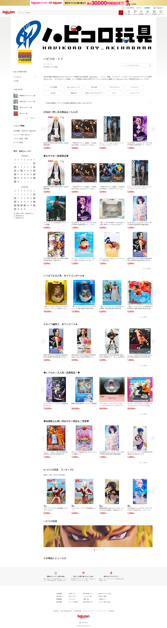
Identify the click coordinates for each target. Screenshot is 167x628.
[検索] (121, 12)
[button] (159, 8)
